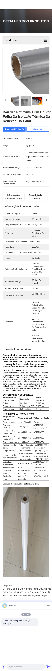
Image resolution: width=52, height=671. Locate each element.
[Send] (48, 667)
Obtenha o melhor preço (16, 129)
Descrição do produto (36, 197)
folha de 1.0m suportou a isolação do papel (25, 595)
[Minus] (48, 605)
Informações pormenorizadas (13, 197)
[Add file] (4, 667)
